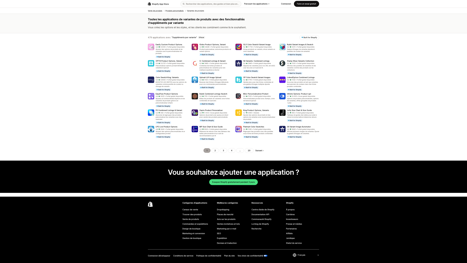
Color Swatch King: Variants (167, 77)
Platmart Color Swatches (253, 127)
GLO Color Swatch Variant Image (257, 44)
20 (249, 150)
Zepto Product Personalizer (211, 110)
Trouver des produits (192, 214)
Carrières (290, 214)
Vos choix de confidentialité (250, 255)
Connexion (286, 4)
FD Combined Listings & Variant (169, 110)
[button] (168, 51)
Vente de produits (190, 219)
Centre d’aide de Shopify (262, 209)
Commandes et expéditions (195, 224)
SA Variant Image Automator (299, 127)
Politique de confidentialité (208, 255)
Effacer (201, 37)
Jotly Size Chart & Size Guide (299, 110)
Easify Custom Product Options (169, 44)
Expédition (222, 238)
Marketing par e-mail (226, 228)
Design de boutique (191, 228)
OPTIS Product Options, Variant (169, 61)
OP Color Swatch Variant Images (256, 77)
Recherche (256, 228)
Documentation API (260, 214)
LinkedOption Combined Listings (301, 77)
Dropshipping (223, 209)
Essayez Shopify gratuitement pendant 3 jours (233, 182)
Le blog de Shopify (260, 224)
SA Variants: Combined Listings (256, 61)
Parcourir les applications (255, 4)
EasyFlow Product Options (167, 94)
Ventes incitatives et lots (228, 224)
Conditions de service (183, 255)
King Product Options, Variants (256, 110)
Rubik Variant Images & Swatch (300, 44)
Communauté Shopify (261, 219)
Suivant (258, 150)
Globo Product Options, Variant (212, 44)
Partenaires (291, 228)
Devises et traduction (227, 243)
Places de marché (225, 214)
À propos (290, 209)
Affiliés (289, 233)
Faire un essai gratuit (306, 4)
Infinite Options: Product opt (299, 94)
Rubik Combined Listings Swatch (213, 94)
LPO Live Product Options (166, 127)
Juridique (290, 238)
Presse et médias (294, 224)
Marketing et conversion (193, 233)
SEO (219, 233)
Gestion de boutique (191, 238)
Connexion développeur (159, 255)
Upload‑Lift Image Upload (210, 77)
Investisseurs (292, 219)
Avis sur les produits (226, 219)
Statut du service (294, 243)
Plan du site (229, 255)
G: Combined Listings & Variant (212, 61)
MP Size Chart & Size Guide (211, 127)
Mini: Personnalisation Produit (255, 94)
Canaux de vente (190, 209)
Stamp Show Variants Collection (300, 61)
